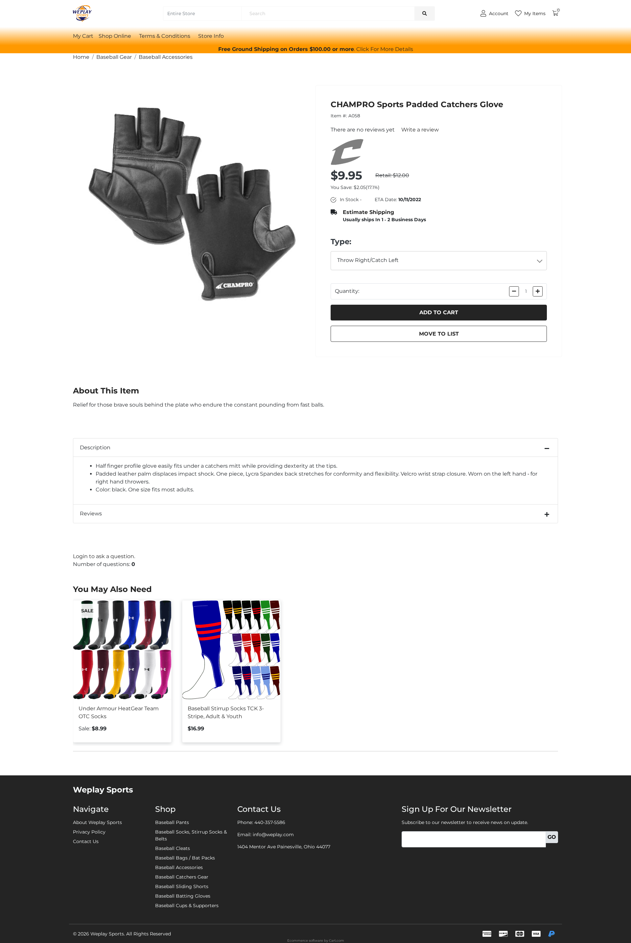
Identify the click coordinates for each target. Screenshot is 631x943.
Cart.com (336, 940)
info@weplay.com (273, 834)
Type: (341, 241)
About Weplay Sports (97, 822)
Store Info (211, 36)
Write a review (420, 130)
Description (95, 447)
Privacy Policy (89, 832)
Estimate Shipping (368, 212)
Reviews (91, 513)
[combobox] (439, 260)
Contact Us (86, 841)
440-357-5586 (269, 822)
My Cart (83, 36)
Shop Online (115, 36)
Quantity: (347, 291)
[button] (384, 49)
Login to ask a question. (104, 556)
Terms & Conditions (164, 36)
